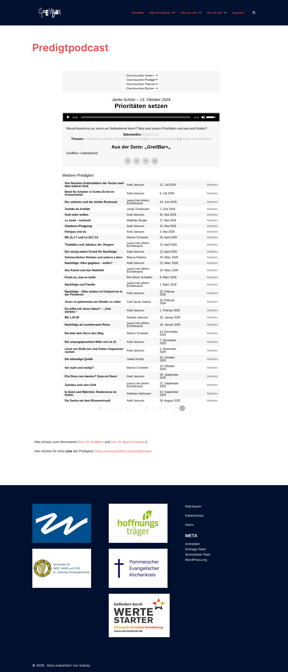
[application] (141, 117)
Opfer (107, 139)
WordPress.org (196, 560)
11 (166, 408)
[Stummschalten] (203, 117)
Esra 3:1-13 (151, 134)
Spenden (238, 12)
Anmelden (192, 544)
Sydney (84, 665)
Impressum (193, 506)
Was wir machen (160, 12)
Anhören (212, 184)
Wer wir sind (189, 12)
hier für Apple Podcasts (128, 442)
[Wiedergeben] (68, 117)
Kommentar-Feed (197, 554)
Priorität (118, 139)
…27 (175, 408)
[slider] (135, 117)
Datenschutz (194, 515)
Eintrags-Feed (195, 549)
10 (160, 408)
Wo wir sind (214, 12)
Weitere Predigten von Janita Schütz (151, 139)
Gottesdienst (93, 139)
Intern (189, 525)
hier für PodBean (91, 442)
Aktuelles (138, 12)
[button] (254, 12)
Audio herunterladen (197, 139)
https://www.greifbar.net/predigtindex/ (123, 451)
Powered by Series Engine (205, 431)
